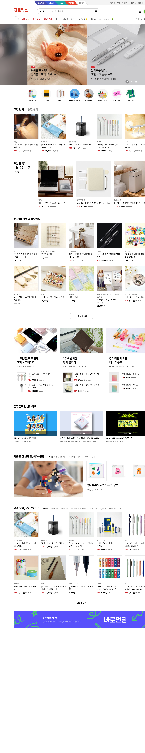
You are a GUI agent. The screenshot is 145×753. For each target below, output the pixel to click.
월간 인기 (33, 109)
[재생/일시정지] (127, 82)
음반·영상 (36, 19)
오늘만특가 (48, 19)
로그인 (118, 3)
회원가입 (112, 3)
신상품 (65, 19)
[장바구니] (140, 11)
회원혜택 (124, 3)
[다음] (138, 82)
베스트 (57, 19)
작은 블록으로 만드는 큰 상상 (102, 485)
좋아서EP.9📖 (96, 19)
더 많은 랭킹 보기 (81, 602)
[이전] (131, 82)
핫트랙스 (43, 11)
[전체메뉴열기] (16, 18)
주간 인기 (19, 109)
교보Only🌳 (109, 19)
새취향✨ (25, 19)
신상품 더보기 (81, 316)
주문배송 (133, 3)
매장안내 (140, 3)
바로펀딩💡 (83, 19)
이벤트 (73, 19)
